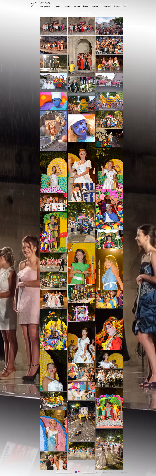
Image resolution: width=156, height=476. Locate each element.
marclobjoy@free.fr (89, 472)
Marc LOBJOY (45, 3)
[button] (117, 6)
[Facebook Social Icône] (76, 472)
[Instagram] (79, 472)
